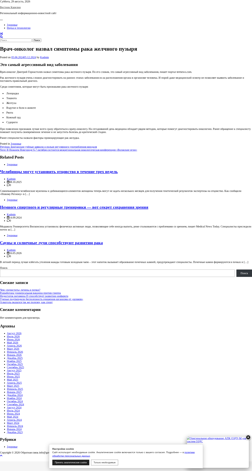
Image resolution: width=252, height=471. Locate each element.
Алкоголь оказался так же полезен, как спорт (26, 302)
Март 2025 (13, 385)
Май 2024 (12, 416)
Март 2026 (13, 348)
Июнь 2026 (13, 339)
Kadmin (44, 57)
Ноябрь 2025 (14, 361)
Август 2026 (14, 333)
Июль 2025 (13, 373)
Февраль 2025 (15, 389)
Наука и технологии (19, 27)
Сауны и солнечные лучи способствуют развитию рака (51, 242)
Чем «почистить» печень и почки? (20, 289)
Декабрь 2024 (15, 395)
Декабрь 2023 (15, 432)
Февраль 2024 (15, 426)
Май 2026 (12, 342)
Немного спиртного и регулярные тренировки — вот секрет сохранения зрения (74, 207)
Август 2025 (14, 370)
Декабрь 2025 (15, 358)
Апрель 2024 (14, 419)
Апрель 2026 (14, 345)
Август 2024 (14, 407)
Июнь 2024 (13, 413)
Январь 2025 (14, 392)
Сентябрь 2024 (15, 404)
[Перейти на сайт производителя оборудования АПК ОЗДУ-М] (218, 452)
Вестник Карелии (10, 7)
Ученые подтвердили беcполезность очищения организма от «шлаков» (41, 299)
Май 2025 (12, 379)
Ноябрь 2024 (14, 398)
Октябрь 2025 (15, 364)
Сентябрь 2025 (15, 367)
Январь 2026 (14, 355)
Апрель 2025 (14, 382)
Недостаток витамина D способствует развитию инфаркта (34, 296)
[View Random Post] (1, 33)
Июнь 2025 (13, 376)
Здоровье (12, 24)
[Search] (1, 36)
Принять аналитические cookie (71, 462)
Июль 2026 (13, 336)
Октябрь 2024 (15, 401)
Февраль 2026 (15, 351)
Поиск (4, 267)
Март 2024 (13, 423)
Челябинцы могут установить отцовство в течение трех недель (59, 171)
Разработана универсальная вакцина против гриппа (30, 292)
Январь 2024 (14, 429)
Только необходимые (105, 462)
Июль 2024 (13, 410)
